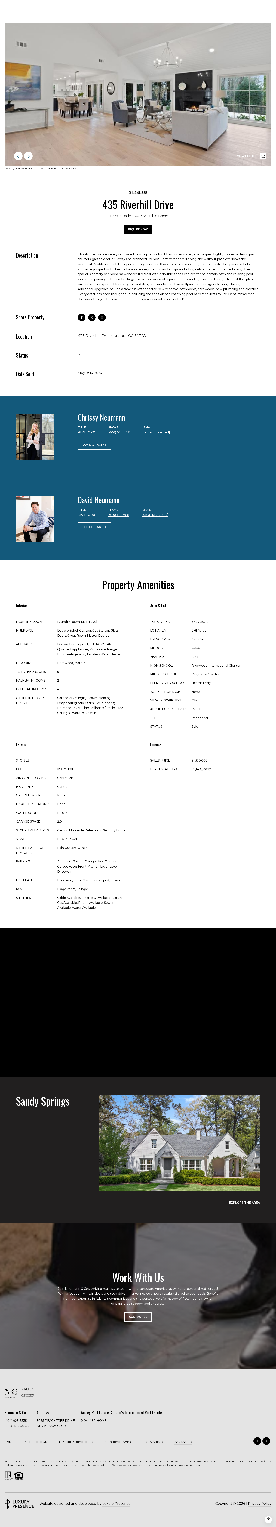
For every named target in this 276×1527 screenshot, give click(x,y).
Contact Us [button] (138, 1317)
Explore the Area (244, 1202)
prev (18, 156)
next (28, 156)
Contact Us (183, 1442)
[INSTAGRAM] (266, 1441)
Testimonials (152, 1442)
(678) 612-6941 (118, 515)
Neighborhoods (118, 1442)
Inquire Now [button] (138, 229)
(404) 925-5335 (119, 432)
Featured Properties (76, 1442)
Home (9, 1442)
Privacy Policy (259, 1504)
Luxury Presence (116, 1504)
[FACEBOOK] (257, 1441)
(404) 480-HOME (94, 1420)
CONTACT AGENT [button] (94, 444)
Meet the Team (36, 1442)
